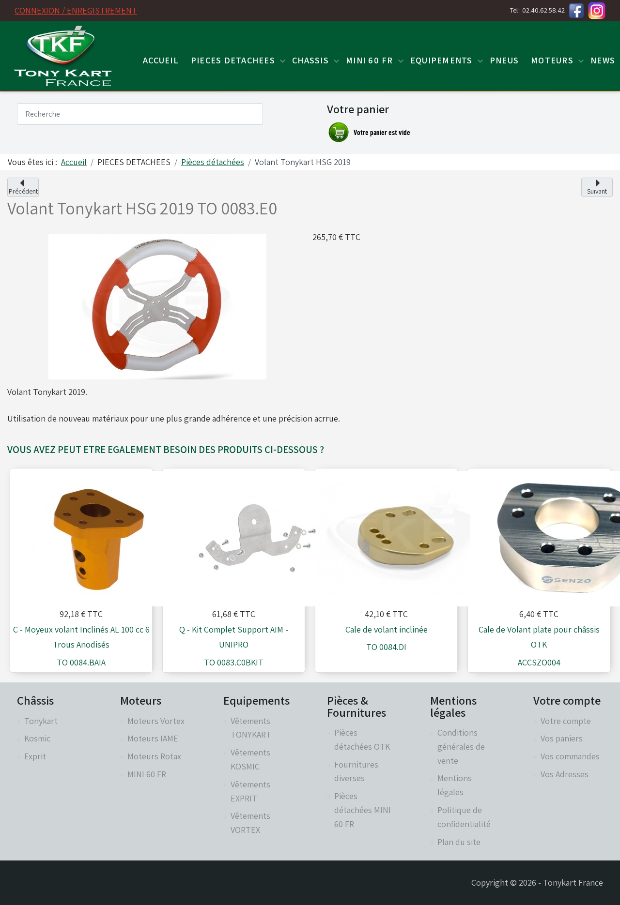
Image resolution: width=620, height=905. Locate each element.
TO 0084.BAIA (81, 662)
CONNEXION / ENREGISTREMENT (76, 10)
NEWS (602, 60)
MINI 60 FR (146, 774)
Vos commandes (570, 756)
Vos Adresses (565, 774)
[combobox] (140, 114)
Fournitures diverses (356, 771)
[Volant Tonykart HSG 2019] (157, 305)
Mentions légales (454, 785)
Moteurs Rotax (154, 756)
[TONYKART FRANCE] (63, 55)
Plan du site (458, 841)
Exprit (35, 756)
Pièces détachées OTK (362, 739)
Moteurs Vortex (156, 720)
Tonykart (41, 720)
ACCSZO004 (539, 662)
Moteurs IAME (152, 738)
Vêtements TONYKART (251, 727)
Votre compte (566, 720)
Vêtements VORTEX (250, 822)
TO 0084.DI (386, 646)
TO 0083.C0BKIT (234, 662)
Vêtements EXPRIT (250, 791)
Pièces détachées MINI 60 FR (362, 810)
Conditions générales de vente (461, 746)
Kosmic (37, 738)
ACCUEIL (161, 60)
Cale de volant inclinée (386, 629)
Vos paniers (562, 738)
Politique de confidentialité (464, 817)
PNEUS (504, 60)
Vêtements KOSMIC (250, 759)
